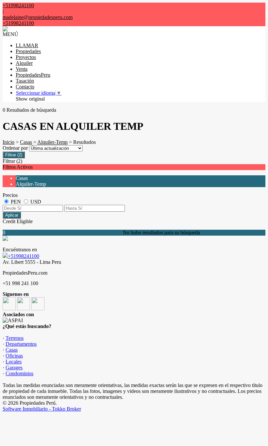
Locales (14, 361)
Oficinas (14, 356)
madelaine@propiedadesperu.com (38, 17)
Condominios (19, 373)
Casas (26, 142)
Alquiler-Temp (52, 142)
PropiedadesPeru (33, 75)
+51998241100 (23, 256)
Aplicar (11, 215)
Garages (14, 367)
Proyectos (26, 57)
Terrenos (15, 338)
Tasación (25, 81)
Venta (21, 69)
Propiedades (28, 51)
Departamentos (21, 344)
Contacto (25, 86)
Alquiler (24, 63)
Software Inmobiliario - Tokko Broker (42, 409)
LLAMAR (27, 45)
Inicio (8, 142)
